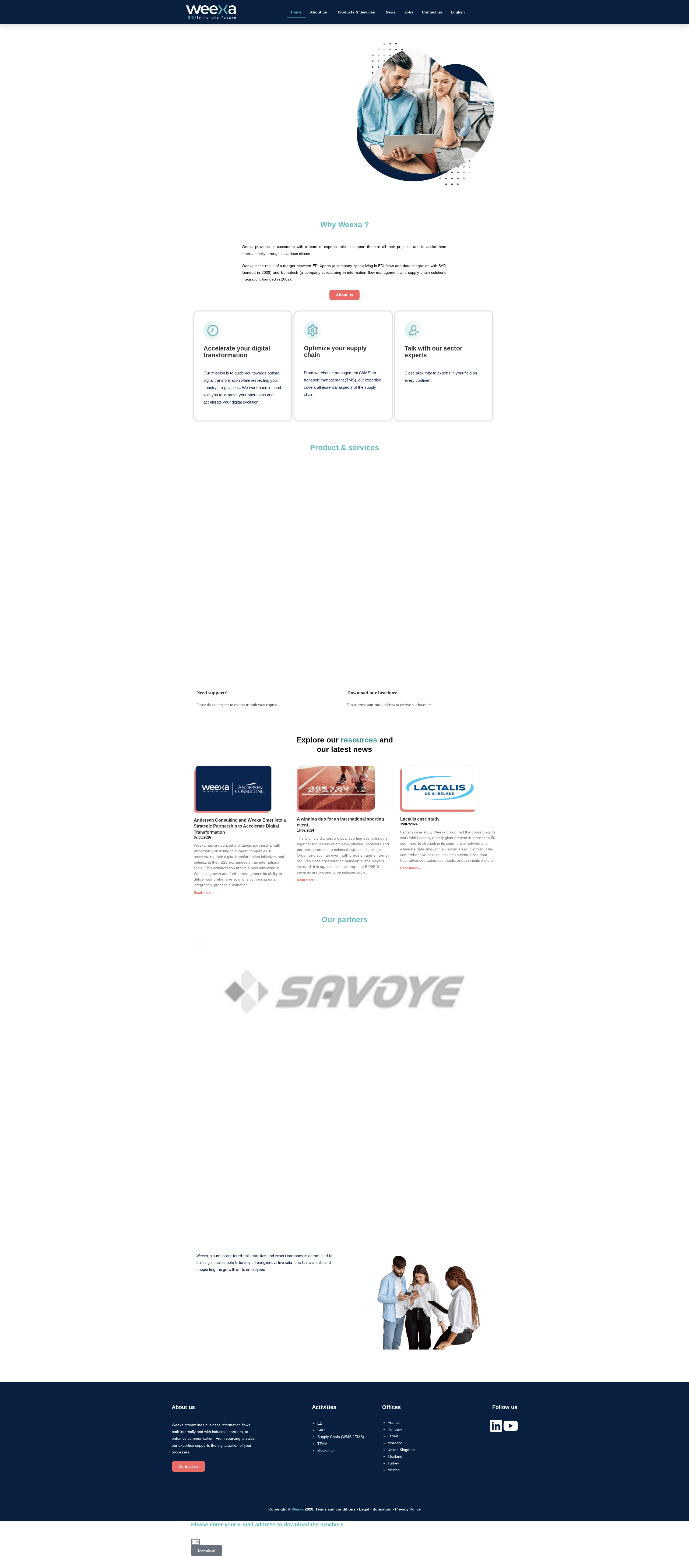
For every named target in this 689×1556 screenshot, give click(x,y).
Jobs (408, 12)
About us (318, 12)
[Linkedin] (496, 1425)
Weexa (297, 1509)
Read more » (203, 893)
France (394, 1422)
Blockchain (326, 1450)
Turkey (393, 1463)
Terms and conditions (335, 1509)
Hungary (395, 1429)
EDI (320, 1423)
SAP (321, 1430)
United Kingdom (401, 1450)
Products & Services (356, 12)
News (391, 12)
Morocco (395, 1443)
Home (296, 12)
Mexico (394, 1470)
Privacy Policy (408, 1509)
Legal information (376, 1509)
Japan (393, 1436)
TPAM (322, 1444)
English (458, 12)
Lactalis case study (420, 819)
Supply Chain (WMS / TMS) (340, 1437)
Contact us (432, 12)
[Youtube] (510, 1425)
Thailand (395, 1456)
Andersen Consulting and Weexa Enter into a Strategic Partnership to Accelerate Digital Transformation (240, 826)
